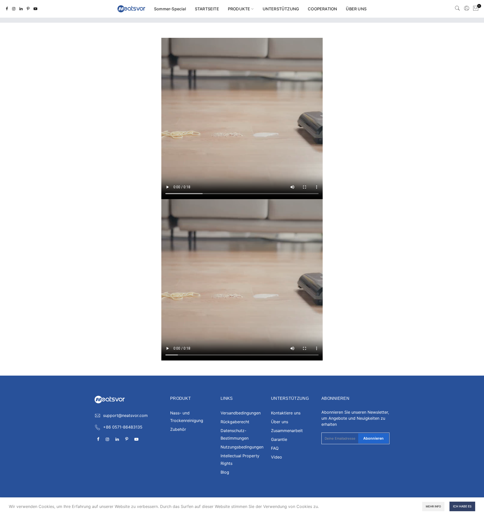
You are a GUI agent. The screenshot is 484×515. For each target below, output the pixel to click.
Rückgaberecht (235, 421)
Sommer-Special (170, 8)
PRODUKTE (239, 8)
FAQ (275, 448)
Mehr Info (433, 506)
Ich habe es (462, 506)
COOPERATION (322, 8)
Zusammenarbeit (287, 430)
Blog (225, 472)
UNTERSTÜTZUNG (281, 8)
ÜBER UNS (356, 8)
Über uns (279, 421)
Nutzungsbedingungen (242, 446)
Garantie (279, 439)
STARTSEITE (207, 8)
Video (276, 457)
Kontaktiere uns (285, 412)
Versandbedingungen (241, 412)
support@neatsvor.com (125, 415)
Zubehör (178, 429)
